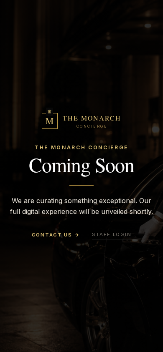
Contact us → (56, 235)
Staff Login (111, 234)
